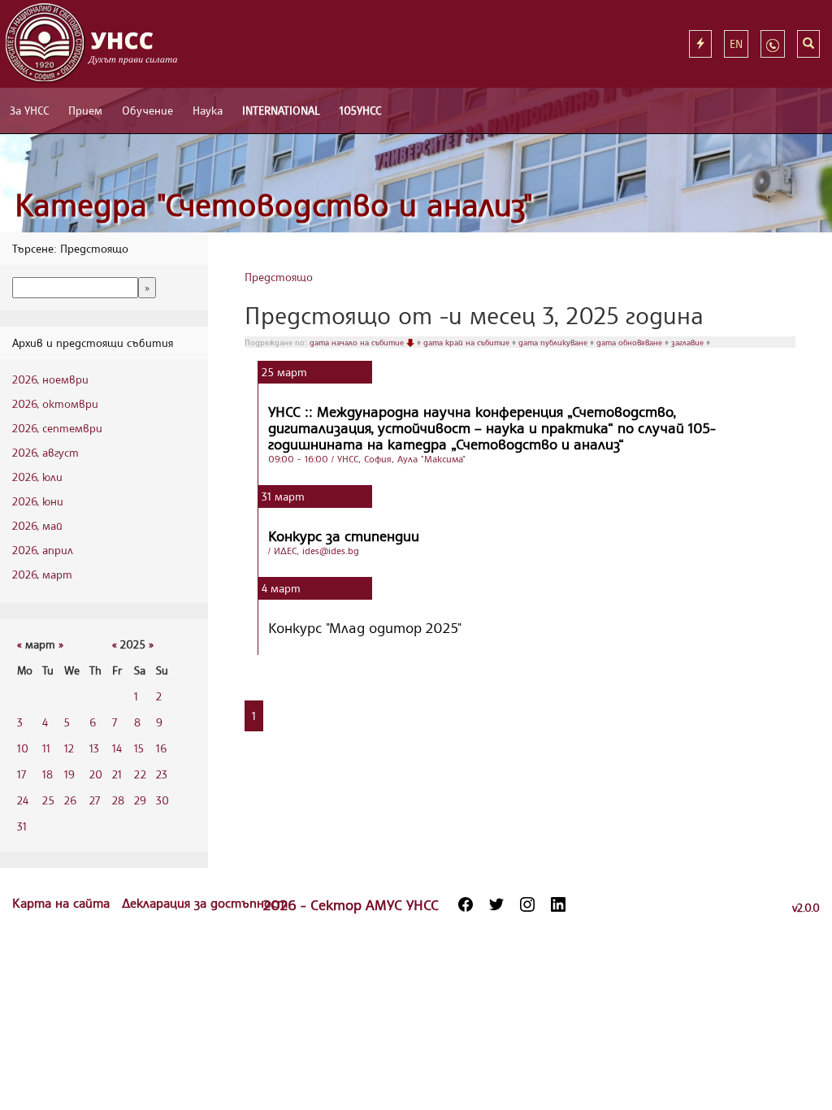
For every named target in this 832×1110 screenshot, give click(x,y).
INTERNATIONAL (281, 110)
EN (736, 43)
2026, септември (57, 428)
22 (140, 774)
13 (94, 748)
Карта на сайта (63, 903)
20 (95, 774)
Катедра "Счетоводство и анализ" (274, 204)
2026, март (42, 574)
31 (22, 826)
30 (162, 800)
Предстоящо (279, 277)
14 (117, 748)
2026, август (45, 452)
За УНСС (29, 110)
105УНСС (360, 110)
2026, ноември (50, 379)
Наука (208, 110)
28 (118, 800)
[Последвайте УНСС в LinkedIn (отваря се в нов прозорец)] (558, 904)
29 (140, 800)
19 (69, 774)
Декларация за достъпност (205, 903)
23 (161, 774)
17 (21, 774)
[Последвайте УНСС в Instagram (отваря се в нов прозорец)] (527, 904)
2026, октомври (55, 403)
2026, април (42, 550)
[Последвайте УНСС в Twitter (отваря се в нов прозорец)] (496, 904)
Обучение (147, 110)
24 (22, 800)
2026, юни (37, 501)
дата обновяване (630, 342)
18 (47, 774)
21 (117, 774)
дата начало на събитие (358, 342)
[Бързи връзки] (700, 44)
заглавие (688, 342)
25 (48, 800)
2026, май (37, 525)
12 (69, 748)
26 (70, 800)
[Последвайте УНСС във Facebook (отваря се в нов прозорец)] (465, 904)
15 (139, 748)
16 (161, 748)
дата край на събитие (467, 342)
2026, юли (37, 476)
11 (46, 748)
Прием (85, 110)
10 (22, 748)
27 (94, 800)
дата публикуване (554, 342)
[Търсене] (808, 44)
